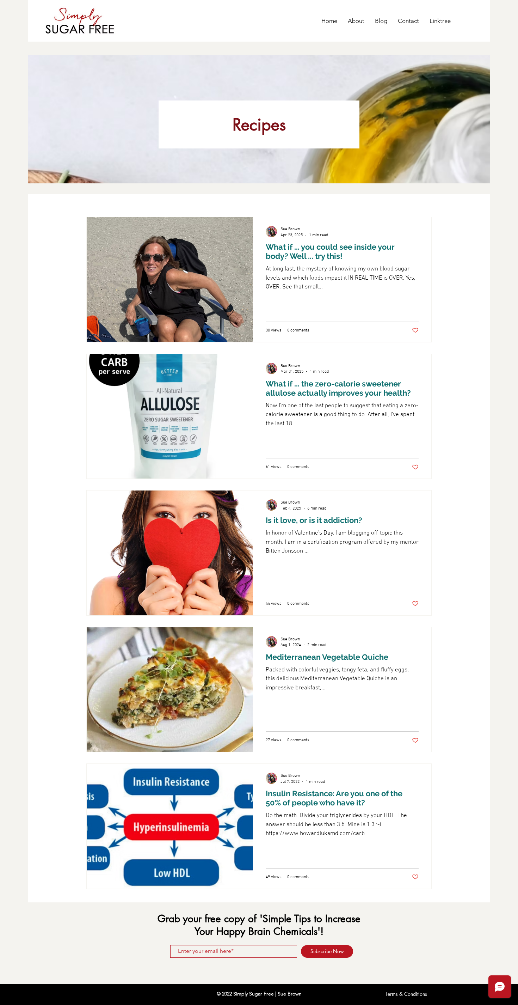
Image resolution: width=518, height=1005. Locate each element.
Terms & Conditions (406, 994)
